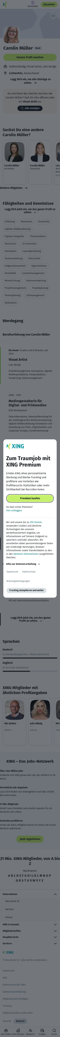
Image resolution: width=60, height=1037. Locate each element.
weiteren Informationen (26, 554)
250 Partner (36, 522)
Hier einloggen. (14, 510)
